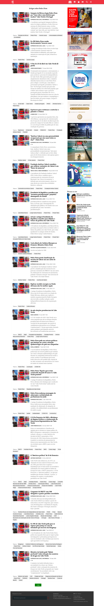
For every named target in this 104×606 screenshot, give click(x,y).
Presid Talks (55, 212)
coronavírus (53, 413)
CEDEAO (24, 578)
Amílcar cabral (22, 160)
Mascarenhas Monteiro (19, 485)
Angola (14, 519)
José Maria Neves (23, 212)
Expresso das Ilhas (36, 19)
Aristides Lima (39, 514)
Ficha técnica (77, 596)
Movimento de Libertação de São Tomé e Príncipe (26, 517)
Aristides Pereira (48, 334)
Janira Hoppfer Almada (32, 516)
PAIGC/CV (43, 130)
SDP (55, 516)
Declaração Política (43, 483)
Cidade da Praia (38, 576)
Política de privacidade (79, 599)
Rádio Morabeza (43, 170)
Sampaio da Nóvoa (23, 35)
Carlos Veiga (52, 449)
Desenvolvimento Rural (24, 487)
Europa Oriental (37, 487)
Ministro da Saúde (23, 576)
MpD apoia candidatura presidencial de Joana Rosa (83, 194)
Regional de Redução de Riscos (53, 576)
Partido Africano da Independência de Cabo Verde (31, 512)
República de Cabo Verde (33, 389)
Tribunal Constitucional (33, 485)
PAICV (20, 334)
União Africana (31, 306)
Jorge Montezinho (36, 68)
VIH (31, 576)
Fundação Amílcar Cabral (51, 188)
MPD (45, 449)
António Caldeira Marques (38, 247)
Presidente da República (35, 334)
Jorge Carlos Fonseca (36, 212)
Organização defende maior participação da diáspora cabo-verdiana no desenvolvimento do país (83, 217)
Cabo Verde (29, 103)
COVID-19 (37, 366)
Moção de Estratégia (46, 516)
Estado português (39, 103)
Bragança (20, 544)
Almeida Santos (56, 103)
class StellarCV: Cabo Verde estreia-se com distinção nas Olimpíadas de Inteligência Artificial (83, 228)
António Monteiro (36, 458)
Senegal (43, 578)
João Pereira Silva (36, 425)
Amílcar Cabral (22, 280)
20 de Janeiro (32, 160)
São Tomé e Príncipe (53, 517)
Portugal (43, 517)
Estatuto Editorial (78, 597)
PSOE (48, 512)
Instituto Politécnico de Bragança (34, 544)
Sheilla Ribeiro (35, 347)
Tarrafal (25, 132)
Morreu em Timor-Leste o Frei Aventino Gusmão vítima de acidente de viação (83, 239)
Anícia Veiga (34, 170)
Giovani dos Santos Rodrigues (54, 544)
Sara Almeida (34, 314)
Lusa (43, 45)
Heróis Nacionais (50, 546)
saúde (28, 413)
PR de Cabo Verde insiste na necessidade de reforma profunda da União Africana (83, 207)
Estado (36, 130)
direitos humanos (34, 578)
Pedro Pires (33, 35)
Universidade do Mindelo (55, 35)
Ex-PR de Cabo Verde (38, 546)
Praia (53, 512)
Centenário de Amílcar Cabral (26, 188)
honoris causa (43, 35)
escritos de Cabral (42, 280)
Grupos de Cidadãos (47, 485)
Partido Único (32, 483)
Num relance (78, 593)
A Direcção (34, 114)
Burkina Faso (51, 578)
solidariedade (36, 413)
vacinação (29, 366)
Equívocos (21, 130)
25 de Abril (21, 103)
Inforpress (45, 19)
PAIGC (48, 103)
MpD (25, 334)
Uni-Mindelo (17, 37)
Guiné (20, 580)
